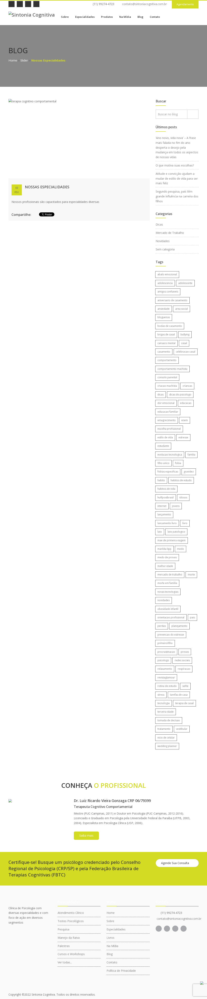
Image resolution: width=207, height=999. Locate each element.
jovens (176, 506)
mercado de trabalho (169, 574)
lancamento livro (167, 523)
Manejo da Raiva (69, 938)
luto (159, 531)
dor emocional (165, 403)
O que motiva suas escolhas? (175, 165)
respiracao (184, 669)
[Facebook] (11, 4)
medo (180, 549)
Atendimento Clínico (71, 913)
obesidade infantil (167, 609)
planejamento (179, 626)
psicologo (163, 660)
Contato (155, 17)
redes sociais (182, 660)
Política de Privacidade (121, 971)
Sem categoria (165, 249)
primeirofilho (165, 643)
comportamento (166, 360)
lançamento (164, 514)
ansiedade (163, 308)
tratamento (163, 729)
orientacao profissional (170, 617)
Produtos (107, 17)
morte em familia (167, 583)
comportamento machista (172, 369)
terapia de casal (184, 703)
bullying (185, 334)
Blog (140, 17)
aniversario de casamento (172, 300)
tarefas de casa (179, 694)
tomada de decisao (168, 720)
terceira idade (165, 711)
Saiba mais (86, 835)
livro (184, 523)
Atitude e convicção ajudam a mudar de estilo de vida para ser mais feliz (177, 178)
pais (192, 617)
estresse (183, 437)
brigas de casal (166, 334)
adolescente (185, 283)
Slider (24, 60)
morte (191, 574)
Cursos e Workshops (71, 954)
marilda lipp (164, 549)
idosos (183, 497)
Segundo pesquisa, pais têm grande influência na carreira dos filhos (177, 196)
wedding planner (167, 746)
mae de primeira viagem (171, 540)
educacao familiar (167, 411)
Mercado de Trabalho (170, 233)
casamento (163, 351)
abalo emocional (167, 274)
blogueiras (163, 317)
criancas (187, 386)
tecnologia (163, 703)
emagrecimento (166, 420)
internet (161, 506)
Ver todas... (65, 962)
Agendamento (185, 4)
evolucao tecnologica (169, 454)
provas (185, 652)
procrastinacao (166, 652)
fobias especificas (167, 471)
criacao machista (167, 386)
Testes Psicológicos (71, 921)
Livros (110, 938)
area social (181, 308)
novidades (163, 600)
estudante (163, 446)
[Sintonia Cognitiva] (31, 14)
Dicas (159, 224)
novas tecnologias (167, 591)
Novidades (163, 241)
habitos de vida (166, 488)
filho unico (163, 463)
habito (161, 480)
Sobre (65, 17)
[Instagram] (28, 4)
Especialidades (85, 17)
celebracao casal (185, 351)
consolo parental (167, 377)
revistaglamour (166, 677)
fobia (178, 463)
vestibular (181, 729)
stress (160, 694)
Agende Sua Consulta (175, 863)
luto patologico (176, 531)
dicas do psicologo (180, 394)
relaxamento (164, 669)
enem (184, 420)
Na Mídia (125, 17)
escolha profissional (169, 428)
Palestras (64, 946)
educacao (185, 403)
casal (184, 343)
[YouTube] (36, 4)
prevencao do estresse (170, 634)
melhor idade (165, 566)
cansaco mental (166, 343)
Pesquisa (63, 929)
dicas (160, 394)
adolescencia (165, 283)
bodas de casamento (169, 326)
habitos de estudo (181, 480)
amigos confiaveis (167, 291)
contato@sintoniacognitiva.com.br (144, 4)
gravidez (189, 471)
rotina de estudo (167, 686)
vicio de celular (166, 737)
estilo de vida (165, 437)
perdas (161, 626)
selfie (185, 686)
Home (12, 60)
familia (191, 454)
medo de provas (167, 557)
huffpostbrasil (165, 497)
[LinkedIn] (20, 4)
